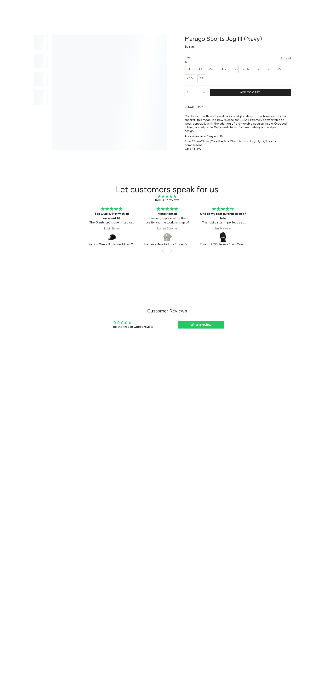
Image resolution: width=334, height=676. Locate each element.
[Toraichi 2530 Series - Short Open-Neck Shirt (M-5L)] (223, 237)
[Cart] (326, 9)
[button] (113, 9)
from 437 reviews (167, 200)
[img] (167, 196)
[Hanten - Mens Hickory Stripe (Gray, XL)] (167, 237)
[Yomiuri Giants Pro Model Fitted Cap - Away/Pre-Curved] (112, 237)
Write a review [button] (201, 324)
